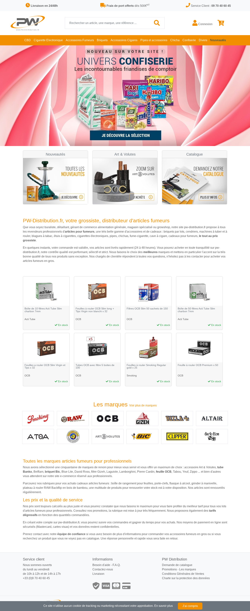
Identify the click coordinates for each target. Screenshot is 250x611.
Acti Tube (30, 319)
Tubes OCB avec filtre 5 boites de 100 (95, 366)
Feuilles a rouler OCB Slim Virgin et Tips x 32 (45, 366)
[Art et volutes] (108, 436)
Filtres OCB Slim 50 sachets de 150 (147, 308)
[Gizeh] (142, 418)
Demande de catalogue (177, 565)
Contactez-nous (102, 569)
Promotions (169, 569)
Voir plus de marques (143, 405)
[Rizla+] (177, 418)
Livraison (98, 573)
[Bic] (142, 436)
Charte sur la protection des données (186, 578)
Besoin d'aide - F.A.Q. (106, 565)
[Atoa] (38, 436)
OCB (78, 319)
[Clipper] (177, 436)
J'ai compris (190, 606)
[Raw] (73, 418)
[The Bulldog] (73, 436)
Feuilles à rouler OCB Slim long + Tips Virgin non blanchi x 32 (95, 310)
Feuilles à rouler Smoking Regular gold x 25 (146, 366)
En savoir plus (163, 605)
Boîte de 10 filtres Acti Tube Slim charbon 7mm (43, 310)
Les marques (187, 569)
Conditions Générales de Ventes (183, 573)
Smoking (132, 375)
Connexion (204, 24)
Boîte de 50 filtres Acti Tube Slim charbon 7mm (196, 310)
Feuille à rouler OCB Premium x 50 (198, 365)
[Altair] (212, 418)
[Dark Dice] (212, 436)
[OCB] (108, 418)
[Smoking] (38, 418)
